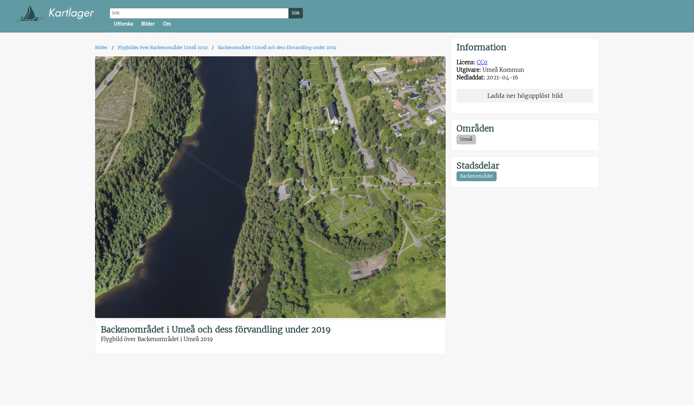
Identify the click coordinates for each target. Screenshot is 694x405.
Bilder (148, 24)
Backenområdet (476, 176)
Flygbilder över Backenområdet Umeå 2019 (162, 47)
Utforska (123, 24)
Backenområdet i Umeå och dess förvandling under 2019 (277, 47)
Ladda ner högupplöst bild (525, 95)
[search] (200, 13)
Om (167, 24)
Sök (296, 13)
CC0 (482, 62)
